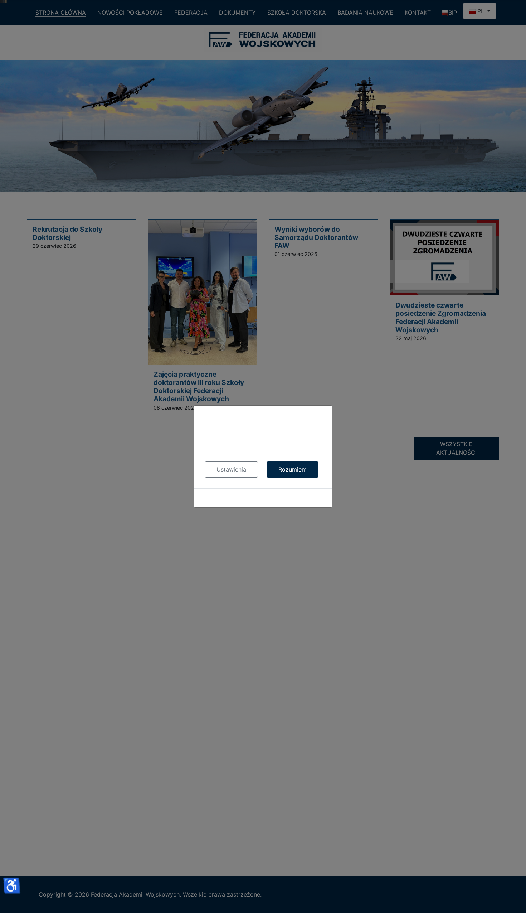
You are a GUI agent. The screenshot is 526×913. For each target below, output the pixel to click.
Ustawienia (231, 469)
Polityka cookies (263, 498)
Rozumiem (292, 469)
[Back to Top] (513, 899)
